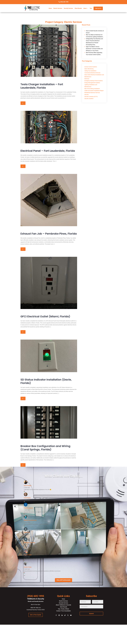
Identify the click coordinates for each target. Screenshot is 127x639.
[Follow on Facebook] (56, 615)
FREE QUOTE (98, 8)
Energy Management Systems (92, 82)
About (85, 8)
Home (50, 8)
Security (86, 94)
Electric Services (57, 8)
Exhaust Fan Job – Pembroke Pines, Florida (49, 234)
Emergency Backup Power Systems (93, 80)
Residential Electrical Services (92, 92)
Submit (91, 613)
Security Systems (88, 98)
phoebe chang (27, 567)
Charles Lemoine (28, 508)
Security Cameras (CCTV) (91, 96)
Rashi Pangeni (27, 485)
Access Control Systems (90, 67)
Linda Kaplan (27, 497)
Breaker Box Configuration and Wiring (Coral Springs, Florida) (45, 447)
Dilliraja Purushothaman (30, 520)
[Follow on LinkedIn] (62, 615)
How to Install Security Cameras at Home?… (95, 31)
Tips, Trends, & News (63, 609)
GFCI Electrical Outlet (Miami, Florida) (45, 316)
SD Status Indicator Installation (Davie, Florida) (46, 381)
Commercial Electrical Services (92, 72)
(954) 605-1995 (64, 2)
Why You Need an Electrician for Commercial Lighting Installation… (95, 35)
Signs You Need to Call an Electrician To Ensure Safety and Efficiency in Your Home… (94, 48)
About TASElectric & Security (63, 605)
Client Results (78, 8)
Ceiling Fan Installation (90, 70)
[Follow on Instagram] (59, 615)
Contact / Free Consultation (63, 611)
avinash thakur (28, 555)
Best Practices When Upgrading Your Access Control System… (94, 53)
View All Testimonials (63, 580)
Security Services (68, 8)
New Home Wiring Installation (92, 88)
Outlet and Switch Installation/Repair (94, 90)
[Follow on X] (68, 615)
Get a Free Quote (35, 615)
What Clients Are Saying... (63, 476)
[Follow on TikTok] (65, 615)
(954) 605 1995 (35, 596)
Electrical (86, 78)
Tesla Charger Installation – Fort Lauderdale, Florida (42, 86)
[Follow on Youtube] (71, 615)
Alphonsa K (27, 532)
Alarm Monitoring (88, 68)
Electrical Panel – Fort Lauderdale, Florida (48, 151)
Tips (91, 8)
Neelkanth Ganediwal (29, 542)
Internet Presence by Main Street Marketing (63, 633)
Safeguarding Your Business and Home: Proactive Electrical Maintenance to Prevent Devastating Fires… (94, 41)
